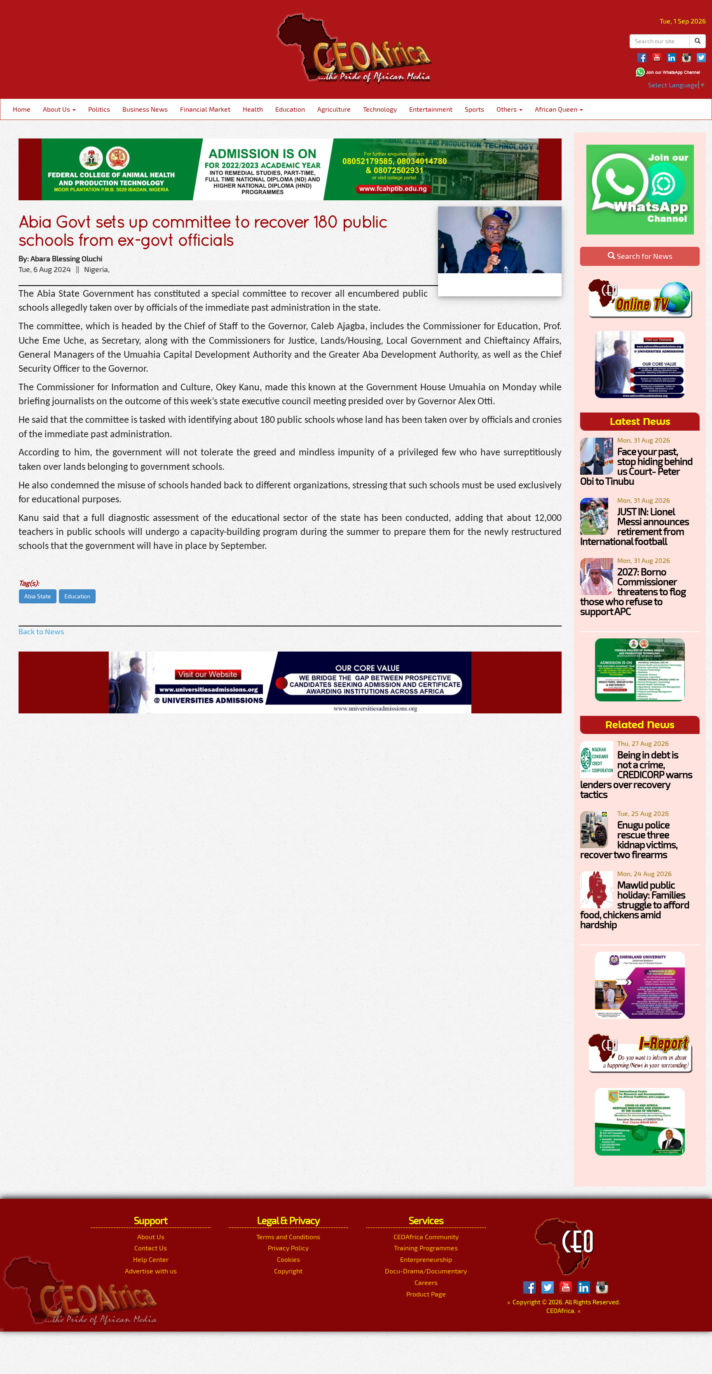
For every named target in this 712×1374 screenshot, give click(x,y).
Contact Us (150, 1248)
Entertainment (430, 109)
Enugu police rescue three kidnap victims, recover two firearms (628, 839)
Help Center (151, 1259)
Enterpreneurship (426, 1259)
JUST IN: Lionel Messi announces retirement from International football (634, 526)
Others (507, 109)
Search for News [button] (643, 255)
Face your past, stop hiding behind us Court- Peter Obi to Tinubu (636, 466)
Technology (380, 109)
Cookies (288, 1259)
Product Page (426, 1294)
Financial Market (205, 109)
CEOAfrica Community (426, 1236)
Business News (145, 109)
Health (253, 109)
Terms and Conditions (288, 1236)
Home (21, 109)
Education (290, 109)
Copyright (288, 1271)
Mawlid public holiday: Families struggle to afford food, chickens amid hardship (634, 904)
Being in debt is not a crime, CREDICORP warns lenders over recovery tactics (636, 774)
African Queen (557, 109)
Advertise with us (151, 1271)
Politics (99, 109)
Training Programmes (426, 1248)
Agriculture (334, 109)
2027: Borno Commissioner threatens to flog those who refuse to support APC (633, 591)
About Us (57, 109)
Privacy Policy (288, 1248)
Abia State (37, 596)
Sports (474, 109)
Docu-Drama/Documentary (426, 1271)
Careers (426, 1282)
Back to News (41, 631)
